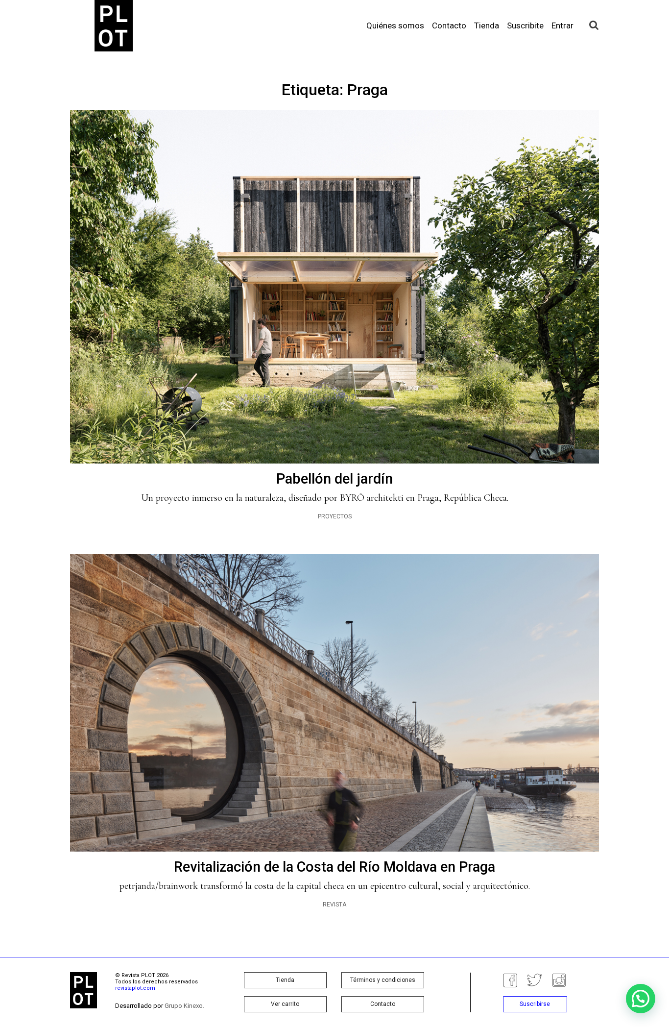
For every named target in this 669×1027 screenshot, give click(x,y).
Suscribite (525, 25)
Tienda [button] (285, 980)
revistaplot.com (135, 988)
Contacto (449, 25)
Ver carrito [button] (285, 1004)
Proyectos (335, 516)
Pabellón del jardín (334, 478)
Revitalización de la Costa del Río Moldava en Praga (334, 866)
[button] (640, 998)
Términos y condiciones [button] (382, 980)
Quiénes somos (395, 25)
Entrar (562, 25)
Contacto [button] (382, 1004)
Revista (334, 904)
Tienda (486, 25)
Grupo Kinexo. (184, 1005)
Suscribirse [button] (535, 1004)
